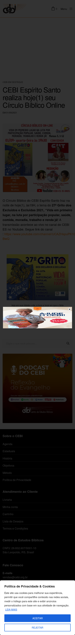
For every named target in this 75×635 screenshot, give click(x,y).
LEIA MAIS (11, 609)
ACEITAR (37, 618)
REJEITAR (37, 627)
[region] (37, 607)
